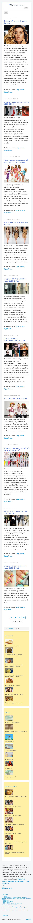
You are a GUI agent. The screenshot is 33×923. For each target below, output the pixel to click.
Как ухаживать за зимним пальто (16, 223)
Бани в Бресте (22, 910)
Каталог (5, 894)
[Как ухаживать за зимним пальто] (16, 235)
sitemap (5, 915)
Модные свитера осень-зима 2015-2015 (15, 279)
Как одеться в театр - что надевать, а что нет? (16, 842)
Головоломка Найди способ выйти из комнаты (16, 732)
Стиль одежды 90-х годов (13, 807)
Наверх (28, 919)
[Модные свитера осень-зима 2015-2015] (16, 288)
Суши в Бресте (15, 906)
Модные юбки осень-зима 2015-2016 (16, 512)
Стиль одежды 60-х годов (13, 833)
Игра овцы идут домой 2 (12, 722)
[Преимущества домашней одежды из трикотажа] (16, 173)
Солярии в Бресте (17, 897)
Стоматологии (6, 902)
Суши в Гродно (19, 907)
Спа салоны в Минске (8, 901)
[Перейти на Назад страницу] (15, 617)
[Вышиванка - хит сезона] (16, 409)
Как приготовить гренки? (12, 646)
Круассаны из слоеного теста (14, 694)
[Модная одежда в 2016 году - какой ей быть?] (16, 459)
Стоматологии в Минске (8, 903)
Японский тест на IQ (11, 750)
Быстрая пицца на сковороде (14, 703)
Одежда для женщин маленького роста (15, 853)
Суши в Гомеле (10, 907)
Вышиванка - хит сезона (15, 398)
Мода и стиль (20, 90)
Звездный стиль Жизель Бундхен (15, 22)
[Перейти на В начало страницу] (11, 617)
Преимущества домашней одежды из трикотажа (16, 161)
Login (3, 885)
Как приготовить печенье (12, 685)
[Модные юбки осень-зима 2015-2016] (16, 521)
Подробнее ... (8, 92)
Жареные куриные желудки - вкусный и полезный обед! (14, 655)
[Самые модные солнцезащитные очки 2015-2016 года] (16, 350)
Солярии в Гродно (21, 898)
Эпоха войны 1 (9, 741)
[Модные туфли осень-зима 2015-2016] (16, 111)
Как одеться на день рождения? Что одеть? (16, 797)
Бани (4, 909)
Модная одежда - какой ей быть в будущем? (16, 448)
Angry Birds (8, 768)
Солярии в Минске (7, 897)
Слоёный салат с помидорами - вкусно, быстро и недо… (14, 675)
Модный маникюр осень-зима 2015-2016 (15, 566)
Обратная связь (7, 888)
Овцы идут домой (10, 777)
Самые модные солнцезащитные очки (14, 339)
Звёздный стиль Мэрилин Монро (15, 824)
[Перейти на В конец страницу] (24, 617)
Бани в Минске (14, 910)
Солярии (5, 896)
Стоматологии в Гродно (11, 904)
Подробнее (21, 879)
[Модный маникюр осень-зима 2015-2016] (16, 578)
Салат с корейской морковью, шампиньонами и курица (14, 665)
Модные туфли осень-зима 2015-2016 (16, 102)
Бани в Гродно (10, 911)
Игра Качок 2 (9, 759)
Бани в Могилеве (19, 911)
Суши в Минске (6, 906)
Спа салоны (6, 900)
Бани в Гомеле (6, 910)
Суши (4, 905)
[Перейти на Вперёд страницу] (19, 617)
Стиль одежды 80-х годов (13, 815)
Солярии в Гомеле (11, 898)
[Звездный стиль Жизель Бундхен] (16, 34)
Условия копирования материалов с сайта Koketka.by (15, 882)
